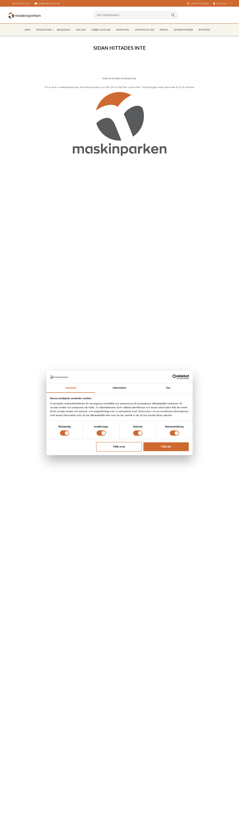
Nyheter (204, 29)
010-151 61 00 (22, 3)
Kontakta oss (144, 29)
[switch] (101, 433)
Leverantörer (183, 29)
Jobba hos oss (100, 29)
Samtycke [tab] (70, 387)
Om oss (81, 29)
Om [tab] (168, 387)
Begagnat (64, 29)
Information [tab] (119, 387)
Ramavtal (123, 29)
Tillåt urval (119, 446)
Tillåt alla (166, 446)
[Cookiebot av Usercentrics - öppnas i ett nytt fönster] (175, 377)
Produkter (43, 29)
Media (164, 29)
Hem (27, 29)
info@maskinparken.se (49, 3)
